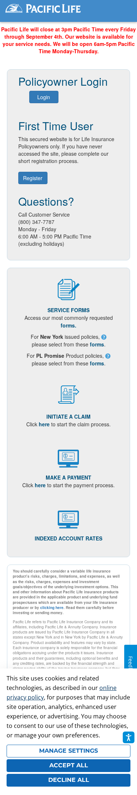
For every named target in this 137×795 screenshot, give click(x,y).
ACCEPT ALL (68, 765)
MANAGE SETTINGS (68, 750)
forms (97, 344)
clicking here (52, 607)
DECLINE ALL (68, 779)
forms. (68, 325)
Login (43, 97)
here (44, 424)
